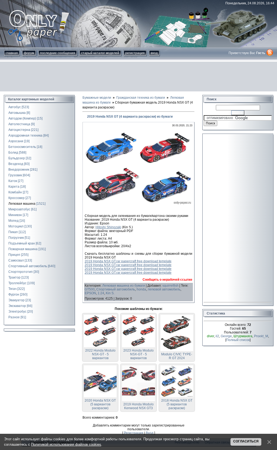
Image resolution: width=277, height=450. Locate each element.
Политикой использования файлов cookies (66, 444)
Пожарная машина (23, 249)
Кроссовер (16, 198)
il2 (217, 336)
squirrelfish (170, 285)
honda (141, 289)
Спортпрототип (20, 272)
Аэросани (15, 141)
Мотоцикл (16, 226)
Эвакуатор (16, 300)
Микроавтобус (19, 209)
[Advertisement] (138, 76)
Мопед (13, 221)
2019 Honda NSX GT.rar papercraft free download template (128, 261)
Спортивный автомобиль (27, 266)
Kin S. (110, 293)
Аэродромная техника (25, 135)
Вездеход (15, 164)
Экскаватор (17, 306)
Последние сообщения (57, 53)
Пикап (13, 232)
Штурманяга (242, 336)
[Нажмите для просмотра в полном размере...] (138, 204)
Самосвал (16, 260)
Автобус (14, 107)
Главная (12, 53)
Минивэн (15, 215)
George (226, 336)
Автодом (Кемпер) (22, 118)
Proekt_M (261, 336)
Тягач (12, 289)
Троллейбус (17, 283)
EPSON (90, 293)
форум (29, 53)
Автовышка (17, 113)
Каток (12, 181)
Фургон (13, 294)
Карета (13, 186)
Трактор (14, 277)
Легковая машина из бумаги (123, 285)
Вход (154, 53)
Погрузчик (16, 238)
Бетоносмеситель (22, 147)
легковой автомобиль (164, 289)
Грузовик (15, 175)
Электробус (17, 311)
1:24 (101, 293)
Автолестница (19, 124)
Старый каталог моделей (100, 53)
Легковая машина (21, 204)
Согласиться (246, 441)
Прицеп (14, 255)
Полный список (238, 340)
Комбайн (15, 192)
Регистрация (135, 53)
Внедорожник (18, 169)
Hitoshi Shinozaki (108, 227)
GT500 (90, 289)
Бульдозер (16, 158)
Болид (13, 152)
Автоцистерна (19, 130)
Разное (14, 317)
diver (210, 336)
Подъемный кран (21, 243)
